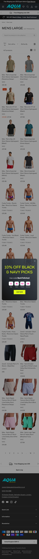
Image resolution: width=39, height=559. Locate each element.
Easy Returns (31, 1)
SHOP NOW (19, 292)
